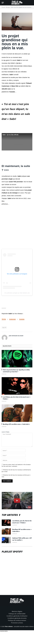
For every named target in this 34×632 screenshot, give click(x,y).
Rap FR (4, 327)
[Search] (31, 3)
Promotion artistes (17, 623)
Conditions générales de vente (17, 618)
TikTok (4, 319)
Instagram (12, 319)
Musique (8, 7)
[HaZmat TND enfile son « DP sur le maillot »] (6, 540)
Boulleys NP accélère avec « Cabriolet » (16, 424)
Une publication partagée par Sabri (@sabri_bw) (17, 293)
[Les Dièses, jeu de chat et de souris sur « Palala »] (17, 386)
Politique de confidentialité (17, 614)
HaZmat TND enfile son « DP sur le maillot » (22, 539)
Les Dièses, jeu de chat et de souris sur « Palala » (22, 522)
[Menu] (3, 3)
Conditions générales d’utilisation (17, 616)
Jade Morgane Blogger (16, 335)
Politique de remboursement (17, 620)
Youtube (21, 319)
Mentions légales (17, 611)
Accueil (3, 7)
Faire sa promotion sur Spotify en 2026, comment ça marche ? (16, 371)
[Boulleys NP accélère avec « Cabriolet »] (17, 413)
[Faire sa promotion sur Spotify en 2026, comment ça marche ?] (17, 358)
